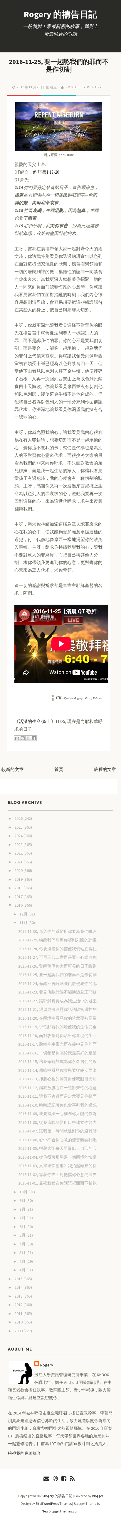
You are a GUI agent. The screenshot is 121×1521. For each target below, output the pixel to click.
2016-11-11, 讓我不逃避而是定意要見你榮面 (57, 1096)
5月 (22, 1235)
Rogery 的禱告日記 (60, 14)
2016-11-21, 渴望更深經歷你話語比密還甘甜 (57, 1009)
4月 (22, 1244)
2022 (18, 853)
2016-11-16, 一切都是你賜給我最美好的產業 (57, 1053)
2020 (18, 870)
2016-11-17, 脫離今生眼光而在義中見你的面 (57, 1044)
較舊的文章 (105, 769)
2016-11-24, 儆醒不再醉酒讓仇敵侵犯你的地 (57, 983)
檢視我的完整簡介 (24, 1453)
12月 (23, 914)
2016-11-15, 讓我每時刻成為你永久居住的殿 (57, 1061)
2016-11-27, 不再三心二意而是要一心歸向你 (57, 957)
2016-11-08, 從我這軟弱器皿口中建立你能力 (57, 1122)
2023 (18, 844)
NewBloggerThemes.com (61, 1511)
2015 (18, 1278)
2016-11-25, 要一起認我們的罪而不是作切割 (59, 65)
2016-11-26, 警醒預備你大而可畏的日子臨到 (57, 966)
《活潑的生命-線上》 (35, 721)
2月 (22, 1261)
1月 (22, 1270)
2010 (18, 1322)
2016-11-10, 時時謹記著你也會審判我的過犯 (57, 1105)
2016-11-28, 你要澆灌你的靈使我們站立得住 (57, 948)
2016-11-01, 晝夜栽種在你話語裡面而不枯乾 (57, 1183)
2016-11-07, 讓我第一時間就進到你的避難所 (57, 1131)
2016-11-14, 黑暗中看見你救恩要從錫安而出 (57, 1070)
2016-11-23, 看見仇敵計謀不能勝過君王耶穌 (57, 992)
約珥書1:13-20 (46, 172)
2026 (18, 818)
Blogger (97, 1496)
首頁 (58, 769)
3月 (22, 1252)
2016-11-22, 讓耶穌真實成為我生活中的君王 (57, 1001)
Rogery (46, 1365)
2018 (18, 887)
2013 (18, 1296)
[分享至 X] (28, 738)
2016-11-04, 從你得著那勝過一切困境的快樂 (57, 1157)
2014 (18, 1287)
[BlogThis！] (23, 738)
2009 (18, 1330)
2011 (18, 1313)
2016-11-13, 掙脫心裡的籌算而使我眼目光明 (57, 1079)
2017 (18, 896)
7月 (22, 1217)
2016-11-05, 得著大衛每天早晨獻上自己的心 (57, 1148)
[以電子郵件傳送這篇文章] (17, 738)
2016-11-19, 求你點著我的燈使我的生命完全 (57, 1026)
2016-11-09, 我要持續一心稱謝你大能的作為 (57, 1113)
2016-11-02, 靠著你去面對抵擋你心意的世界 (57, 1174)
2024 (18, 835)
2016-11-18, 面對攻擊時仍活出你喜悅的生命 (57, 1035)
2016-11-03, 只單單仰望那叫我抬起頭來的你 (57, 1165)
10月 (23, 1192)
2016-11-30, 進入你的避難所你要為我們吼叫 (57, 931)
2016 (18, 905)
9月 (22, 1200)
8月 (22, 1209)
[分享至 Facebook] (34, 738)
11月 (23, 922)
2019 (18, 879)
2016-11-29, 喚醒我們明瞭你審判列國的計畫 (57, 940)
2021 (18, 862)
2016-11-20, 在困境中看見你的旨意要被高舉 (57, 1018)
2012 (18, 1304)
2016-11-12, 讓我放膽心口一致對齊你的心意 (57, 1087)
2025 (18, 827)
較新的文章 (12, 769)
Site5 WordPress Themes (54, 1503)
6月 (22, 1226)
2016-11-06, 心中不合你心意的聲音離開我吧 (57, 1139)
